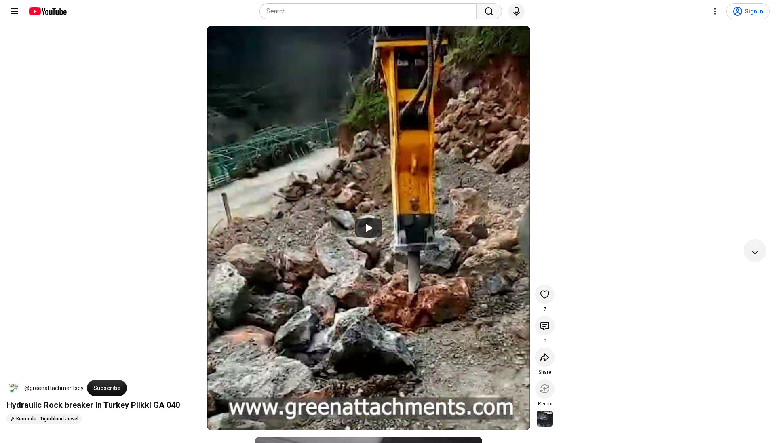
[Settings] (715, 11)
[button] (13, 388)
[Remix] (545, 389)
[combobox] (370, 11)
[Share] (545, 357)
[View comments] (545, 325)
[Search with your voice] (516, 11)
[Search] (489, 11)
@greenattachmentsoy (54, 388)
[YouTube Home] (47, 11)
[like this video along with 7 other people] (545, 294)
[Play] (368, 228)
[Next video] (755, 250)
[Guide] (14, 11)
